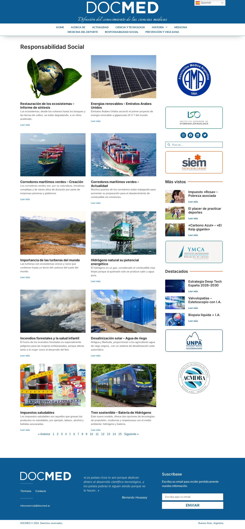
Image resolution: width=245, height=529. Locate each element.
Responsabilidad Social (121, 31)
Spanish (205, 2)
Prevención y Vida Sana (162, 31)
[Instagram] (183, 135)
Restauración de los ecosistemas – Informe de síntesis (47, 106)
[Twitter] (205, 135)
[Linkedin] (198, 135)
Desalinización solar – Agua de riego (119, 338)
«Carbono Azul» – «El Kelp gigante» (205, 227)
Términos (25, 491)
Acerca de (78, 27)
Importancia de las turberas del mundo (50, 260)
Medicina (180, 27)
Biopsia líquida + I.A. (204, 315)
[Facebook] (190, 135)
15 (120, 434)
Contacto (40, 491)
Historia (158, 27)
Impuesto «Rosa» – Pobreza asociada (203, 194)
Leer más (25, 125)
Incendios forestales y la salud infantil (49, 338)
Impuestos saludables (37, 412)
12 (102, 434)
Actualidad (100, 27)
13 (108, 434)
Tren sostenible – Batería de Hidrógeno (121, 412)
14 (114, 434)
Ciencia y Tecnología (130, 27)
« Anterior (44, 434)
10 (91, 434)
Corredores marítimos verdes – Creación (51, 182)
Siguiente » (131, 434)
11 (97, 434)
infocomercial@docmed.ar (35, 505)
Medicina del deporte (83, 31)
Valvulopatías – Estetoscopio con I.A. (205, 300)
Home (60, 27)
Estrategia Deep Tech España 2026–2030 (205, 283)
